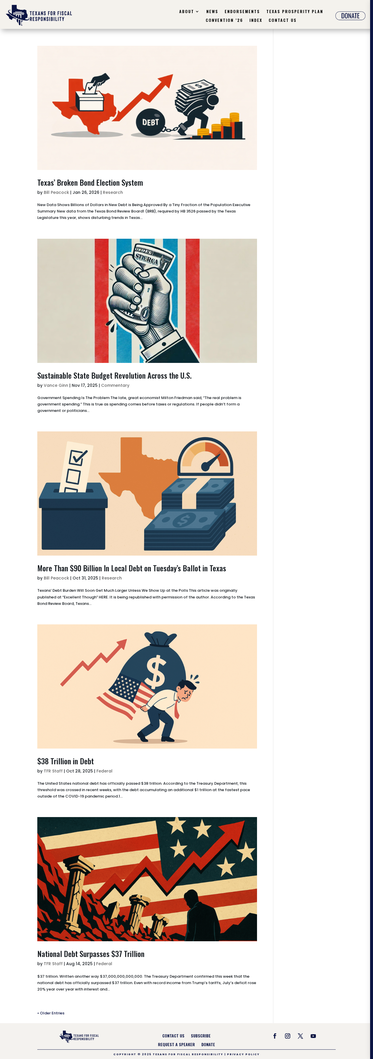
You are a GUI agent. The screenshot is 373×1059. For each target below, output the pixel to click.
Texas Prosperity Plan (294, 11)
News (212, 11)
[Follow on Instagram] (287, 1036)
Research (113, 192)
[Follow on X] (300, 1036)
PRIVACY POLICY (243, 1054)
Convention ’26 (224, 20)
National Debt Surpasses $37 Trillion (91, 953)
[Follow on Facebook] (275, 1036)
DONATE (208, 1044)
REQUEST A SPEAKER (176, 1044)
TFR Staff (53, 771)
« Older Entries (50, 1013)
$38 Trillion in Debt (65, 761)
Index (255, 20)
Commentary (115, 385)
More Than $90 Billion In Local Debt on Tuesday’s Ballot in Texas (131, 568)
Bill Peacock (56, 192)
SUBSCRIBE (201, 1036)
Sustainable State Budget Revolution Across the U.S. (114, 375)
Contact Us (283, 20)
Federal (104, 771)
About (186, 11)
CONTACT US (173, 1036)
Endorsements (242, 11)
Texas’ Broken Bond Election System (90, 182)
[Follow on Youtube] (313, 1036)
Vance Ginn (56, 385)
